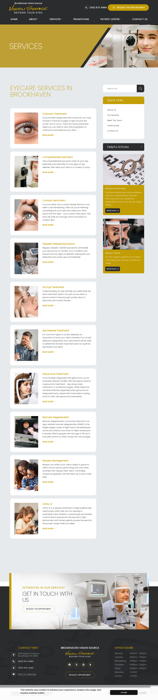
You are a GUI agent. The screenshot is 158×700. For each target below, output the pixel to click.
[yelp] (90, 664)
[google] (83, 664)
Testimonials (113, 125)
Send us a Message (27, 674)
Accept (124, 692)
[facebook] (69, 664)
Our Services (113, 115)
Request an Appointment (38, 609)
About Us (111, 109)
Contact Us (140, 19)
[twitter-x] (76, 664)
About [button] (33, 19)
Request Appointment (80, 675)
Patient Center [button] (110, 19)
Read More (48, 135)
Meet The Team (114, 120)
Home (14, 19)
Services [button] (55, 19)
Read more (111, 210)
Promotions (81, 19)
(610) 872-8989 (25, 661)
